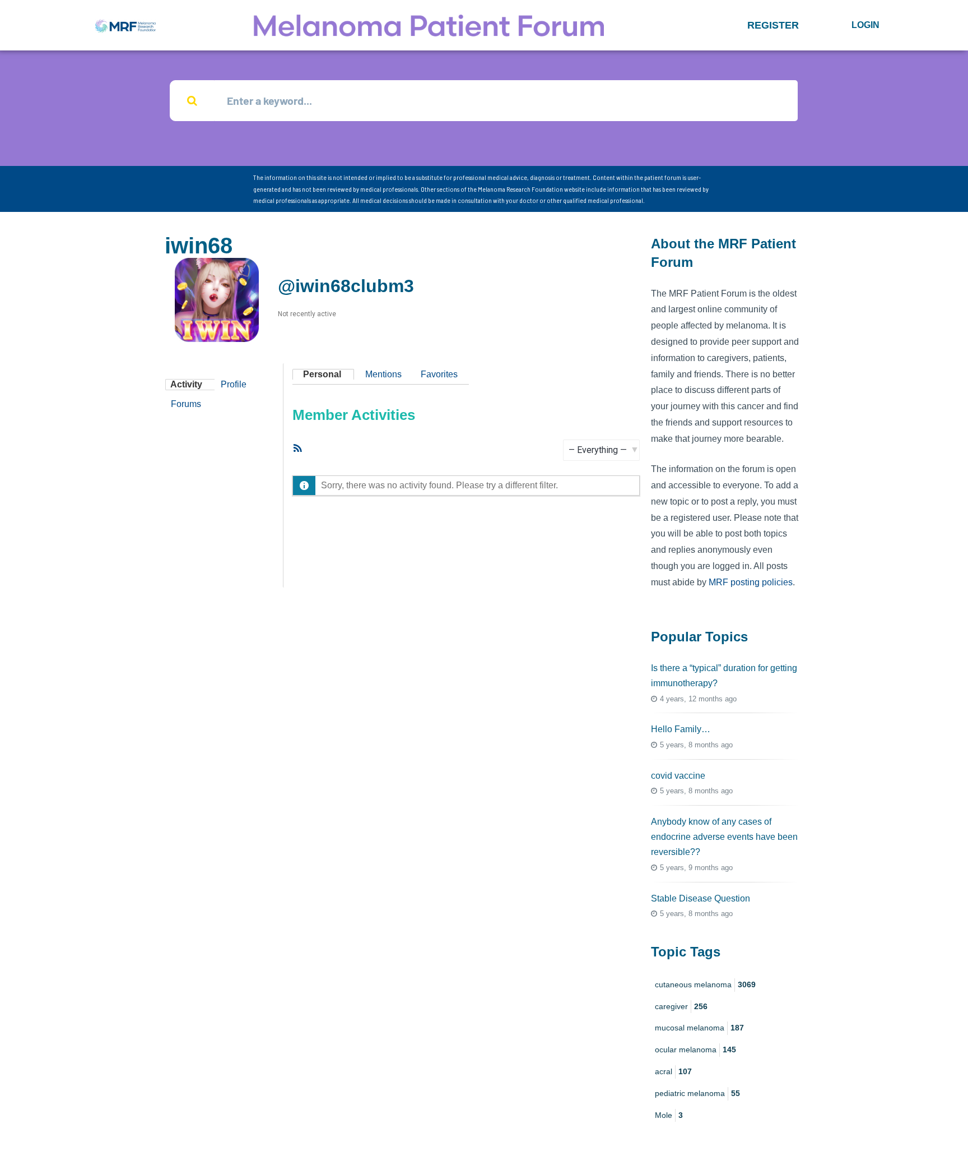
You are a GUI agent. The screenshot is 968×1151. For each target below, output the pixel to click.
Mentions (383, 374)
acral (673, 1071)
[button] (773, 25)
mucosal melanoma (699, 1027)
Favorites (439, 374)
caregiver (681, 1006)
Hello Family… (680, 729)
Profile (233, 384)
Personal (322, 374)
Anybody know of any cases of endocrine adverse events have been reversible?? (724, 837)
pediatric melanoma (697, 1093)
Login (865, 25)
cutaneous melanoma (705, 984)
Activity (186, 384)
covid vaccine (678, 775)
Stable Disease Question (700, 898)
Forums (186, 404)
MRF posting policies (751, 582)
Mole (669, 1115)
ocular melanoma (695, 1049)
